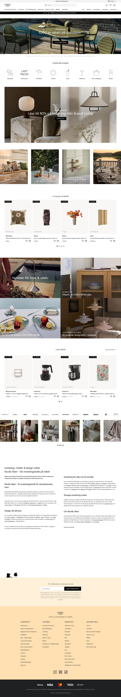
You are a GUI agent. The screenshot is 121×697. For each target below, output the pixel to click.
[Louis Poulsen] (65, 414)
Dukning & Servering (10, 9)
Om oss (88, 625)
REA (66, 637)
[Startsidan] (8, 5)
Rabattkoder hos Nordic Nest (73, 665)
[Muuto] (86, 414)
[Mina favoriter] (111, 5)
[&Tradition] (45, 414)
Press (87, 641)
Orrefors (12, 517)
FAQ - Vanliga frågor (26, 637)
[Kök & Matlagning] (96, 72)
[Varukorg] (114, 5)
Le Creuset (96, 522)
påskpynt (83, 489)
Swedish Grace (108, 503)
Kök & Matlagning (31, 9)
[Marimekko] (55, 414)
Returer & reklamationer (27, 628)
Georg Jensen (80, 522)
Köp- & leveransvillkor (27, 647)
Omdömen (89, 628)
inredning (26, 503)
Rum (83, 9)
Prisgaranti (23, 656)
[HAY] (25, 414)
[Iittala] (15, 414)
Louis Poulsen (8, 505)
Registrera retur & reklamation (29, 631)
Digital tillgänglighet (26, 662)
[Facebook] (55, 672)
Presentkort (45, 647)
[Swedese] (96, 414)
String (92, 485)
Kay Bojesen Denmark (35, 505)
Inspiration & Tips (69, 625)
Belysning (41, 9)
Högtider (67, 647)
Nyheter (89, 9)
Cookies (23, 653)
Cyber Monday (69, 662)
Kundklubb (23, 634)
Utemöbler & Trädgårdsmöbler (50, 644)
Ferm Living (50, 519)
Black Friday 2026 (70, 659)
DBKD (90, 489)
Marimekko (21, 517)
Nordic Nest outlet (91, 647)
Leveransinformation (26, 641)
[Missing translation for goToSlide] (59, 246)
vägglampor (74, 489)
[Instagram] (60, 672)
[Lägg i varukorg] (30, 241)
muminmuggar (84, 485)
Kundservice (24, 625)
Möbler (58, 9)
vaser (42, 517)
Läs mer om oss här (69, 527)
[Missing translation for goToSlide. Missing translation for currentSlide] (57, 246)
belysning (32, 503)
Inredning (21, 9)
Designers (67, 631)
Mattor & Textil (50, 9)
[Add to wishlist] (26, 241)
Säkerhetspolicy (25, 650)
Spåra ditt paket (25, 644)
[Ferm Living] (5, 414)
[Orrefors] (76, 414)
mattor (93, 483)
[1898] (106, 414)
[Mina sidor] (107, 5)
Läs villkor (60, 599)
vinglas (54, 517)
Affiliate (88, 637)
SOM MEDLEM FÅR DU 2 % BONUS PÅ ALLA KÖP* (62, 1)
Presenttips (68, 653)
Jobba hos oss (90, 634)
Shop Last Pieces (110, 349)
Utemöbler (65, 9)
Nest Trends (68, 656)
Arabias (68, 485)
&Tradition (87, 522)
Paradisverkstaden (98, 520)
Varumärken (96, 9)
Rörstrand (17, 505)
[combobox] (112, 1)
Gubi (8, 517)
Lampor (98, 483)
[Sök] (46, 5)
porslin (31, 517)
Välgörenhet (89, 644)
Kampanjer (105, 9)
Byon (48, 517)
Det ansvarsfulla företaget (93, 631)
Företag (23, 659)
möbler (40, 503)
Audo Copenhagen (10, 521)
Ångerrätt (23, 665)
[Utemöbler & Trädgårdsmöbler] (38, 72)
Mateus (38, 517)
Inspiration (113, 9)
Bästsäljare (68, 644)
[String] (35, 414)
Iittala (45, 505)
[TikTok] (66, 672)
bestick (104, 483)
